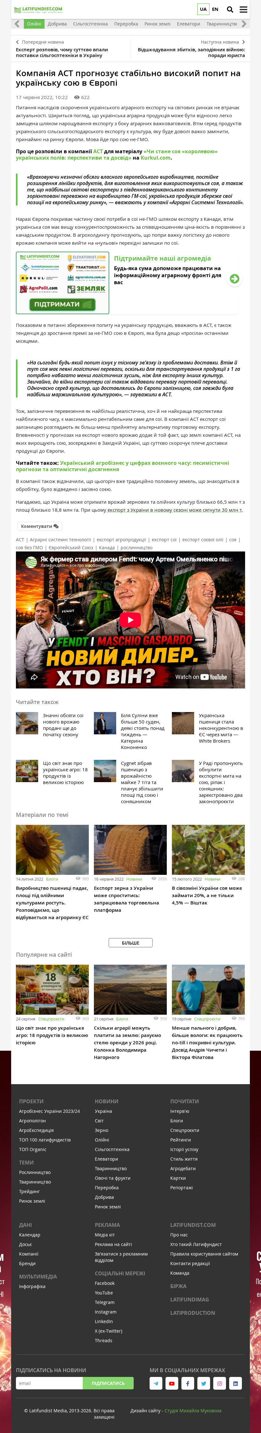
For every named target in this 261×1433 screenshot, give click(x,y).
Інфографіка (32, 1286)
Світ (99, 1121)
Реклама (107, 1224)
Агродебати (183, 1168)
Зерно (101, 1130)
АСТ (20, 539)
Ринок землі (32, 1201)
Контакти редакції (190, 1263)
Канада (107, 547)
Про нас (179, 1235)
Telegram (105, 1302)
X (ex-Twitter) (108, 1331)
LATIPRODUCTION (192, 1312)
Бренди (27, 1263)
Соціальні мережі (120, 1273)
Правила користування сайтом (204, 1254)
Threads (103, 1340)
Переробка (107, 1188)
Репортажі (181, 1188)
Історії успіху (184, 1149)
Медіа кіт (105, 1235)
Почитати (184, 1101)
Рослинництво (35, 1172)
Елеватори (106, 1159)
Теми (26, 1162)
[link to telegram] (156, 1383)
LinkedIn (104, 1321)
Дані (25, 1224)
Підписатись (108, 1383)
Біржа (178, 1286)
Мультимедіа (38, 1276)
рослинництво (136, 547)
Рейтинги (180, 1140)
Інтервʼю (179, 1111)
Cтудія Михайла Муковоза (193, 1411)
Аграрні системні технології (60, 539)
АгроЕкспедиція (36, 1130)
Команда (179, 1273)
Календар (29, 1235)
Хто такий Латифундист (196, 1244)
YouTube (104, 1293)
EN (215, 9)
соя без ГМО (29, 547)
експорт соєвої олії (202, 539)
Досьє (25, 1244)
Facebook (105, 1283)
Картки (178, 1178)
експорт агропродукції (121, 539)
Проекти (31, 1101)
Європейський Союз (71, 547)
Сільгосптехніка (112, 1149)
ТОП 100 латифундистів (45, 1140)
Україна (103, 1111)
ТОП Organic (32, 1149)
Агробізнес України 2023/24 (49, 1111)
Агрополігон (32, 1121)
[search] (230, 9)
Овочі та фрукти (112, 1178)
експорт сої (164, 539)
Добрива (104, 1197)
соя (232, 539)
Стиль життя (184, 1159)
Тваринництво (35, 1182)
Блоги (52, 879)
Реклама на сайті (113, 1244)
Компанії (29, 1254)
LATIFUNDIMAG (189, 1299)
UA (203, 9)
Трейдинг (29, 1191)
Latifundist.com (193, 1224)
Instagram (105, 1312)
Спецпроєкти (51, 1019)
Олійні (102, 1140)
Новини (134, 879)
